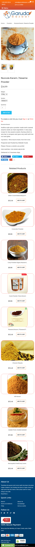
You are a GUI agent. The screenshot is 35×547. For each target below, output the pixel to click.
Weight (3, 92)
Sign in (25, 119)
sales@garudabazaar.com (22, 2)
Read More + (4, 494)
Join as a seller (22, 506)
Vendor (3, 98)
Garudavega (21, 503)
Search (3, 501)
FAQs (2, 506)
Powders (9, 23)
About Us (20, 501)
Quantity (3, 104)
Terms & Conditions (6, 503)
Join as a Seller (19, 4)
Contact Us (8, 545)
